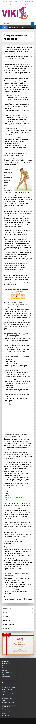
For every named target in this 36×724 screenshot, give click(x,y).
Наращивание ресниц (8, 687)
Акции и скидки (6, 711)
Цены (3, 708)
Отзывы (4, 713)
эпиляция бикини (11, 137)
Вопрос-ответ (6, 715)
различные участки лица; (13, 498)
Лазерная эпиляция (8, 665)
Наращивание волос (8, 702)
